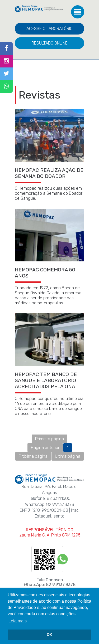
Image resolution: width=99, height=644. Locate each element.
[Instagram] (6, 61)
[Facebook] (6, 48)
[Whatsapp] (6, 86)
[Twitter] (6, 73)
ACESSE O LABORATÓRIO (49, 28)
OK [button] (49, 634)
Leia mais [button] (17, 621)
